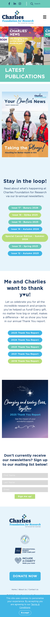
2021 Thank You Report (25, 354)
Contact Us (33, 589)
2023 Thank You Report (25, 347)
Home (14, 589)
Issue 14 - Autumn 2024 (25, 229)
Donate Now (25, 576)
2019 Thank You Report (25, 361)
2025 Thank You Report (25, 333)
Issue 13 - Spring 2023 (25, 246)
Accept (25, 613)
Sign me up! (25, 496)
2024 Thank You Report (25, 340)
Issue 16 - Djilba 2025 (25, 215)
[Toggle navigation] (44, 17)
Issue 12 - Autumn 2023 (25, 253)
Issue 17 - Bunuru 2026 (25, 208)
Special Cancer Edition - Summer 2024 (25, 237)
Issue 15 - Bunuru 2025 (25, 222)
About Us (23, 589)
